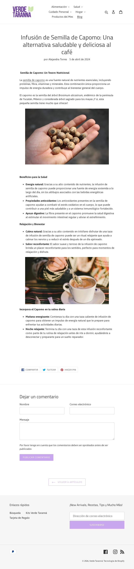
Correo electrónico (80, 404)
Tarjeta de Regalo (20, 517)
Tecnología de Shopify (114, 561)
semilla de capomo (34, 80)
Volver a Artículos (69, 482)
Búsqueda (15, 512)
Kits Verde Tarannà (36, 512)
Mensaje (24, 419)
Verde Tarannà (96, 561)
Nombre (24, 404)
